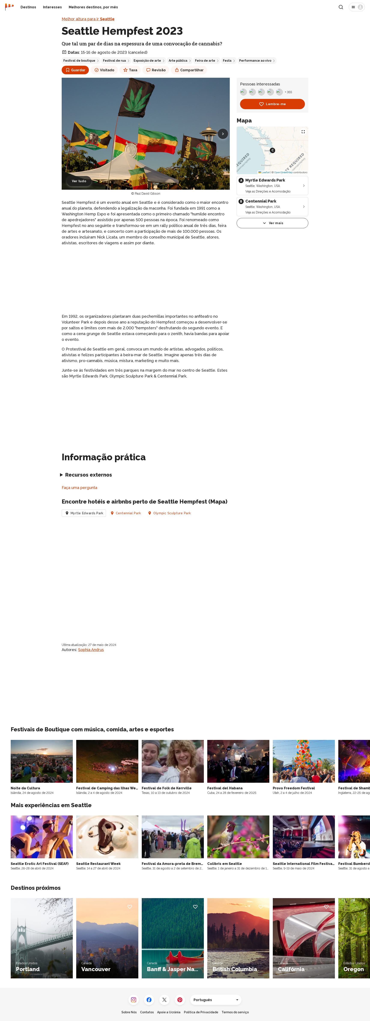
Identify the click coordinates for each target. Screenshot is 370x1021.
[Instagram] (133, 1000)
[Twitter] (164, 1000)
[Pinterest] (180, 1000)
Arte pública (178, 60)
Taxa (133, 70)
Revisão (159, 70)
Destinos (28, 7)
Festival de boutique (79, 60)
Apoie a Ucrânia (169, 1012)
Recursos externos (88, 475)
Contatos (147, 1012)
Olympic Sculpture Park (172, 513)
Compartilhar (192, 70)
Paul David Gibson (147, 193)
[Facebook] (149, 1000)
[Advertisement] (146, 280)
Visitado (107, 70)
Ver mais (276, 223)
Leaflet (265, 172)
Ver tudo (79, 181)
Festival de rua (114, 60)
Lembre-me (276, 104)
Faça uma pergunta (79, 487)
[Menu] (357, 7)
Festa (227, 60)
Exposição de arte (147, 60)
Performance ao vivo (255, 60)
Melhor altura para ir (88, 19)
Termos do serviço (235, 1012)
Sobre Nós (129, 1012)
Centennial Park (128, 513)
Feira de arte (205, 60)
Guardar (78, 70)
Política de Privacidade (201, 1012)
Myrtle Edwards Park (87, 513)
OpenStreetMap (283, 172)
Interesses (52, 7)
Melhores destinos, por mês (93, 7)
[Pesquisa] (340, 7)
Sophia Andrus (91, 649)
